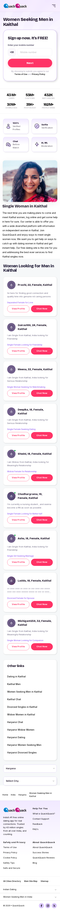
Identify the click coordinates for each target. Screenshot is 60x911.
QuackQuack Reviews (44, 857)
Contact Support (41, 818)
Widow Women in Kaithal (21, 714)
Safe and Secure (11, 868)
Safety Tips (9, 862)
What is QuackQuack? (44, 813)
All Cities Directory (12, 881)
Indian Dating (9, 889)
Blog (35, 862)
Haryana (22, 795)
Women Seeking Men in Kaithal (24, 691)
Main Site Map (30, 881)
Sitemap (44, 881)
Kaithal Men (14, 684)
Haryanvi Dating (16, 737)
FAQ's (35, 829)
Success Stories (41, 852)
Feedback (37, 824)
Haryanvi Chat (15, 722)
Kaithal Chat (14, 699)
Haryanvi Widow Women (20, 729)
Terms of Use (20, 74)
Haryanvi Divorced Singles (22, 752)
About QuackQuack (42, 847)
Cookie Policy (10, 857)
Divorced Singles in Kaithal (22, 706)
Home (5, 795)
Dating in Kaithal (16, 676)
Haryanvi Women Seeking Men (24, 745)
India (13, 795)
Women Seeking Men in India (17, 896)
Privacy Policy (38, 74)
